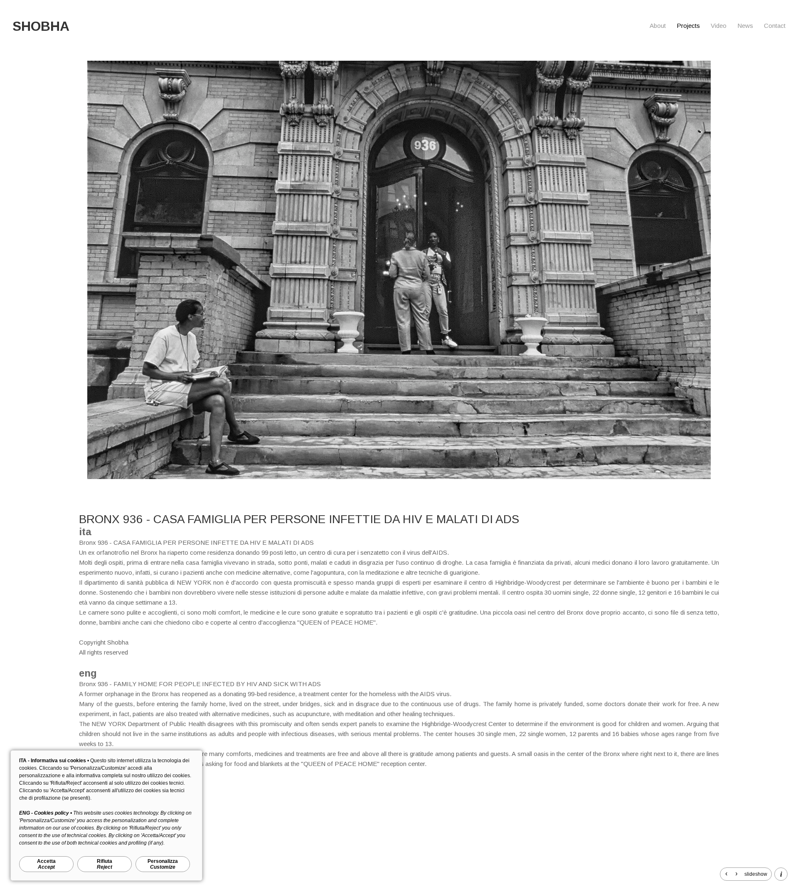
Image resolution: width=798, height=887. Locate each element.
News (745, 25)
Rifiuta (104, 864)
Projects (688, 25)
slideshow (755, 874)
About (658, 25)
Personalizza (163, 864)
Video (719, 25)
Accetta (46, 864)
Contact (775, 25)
